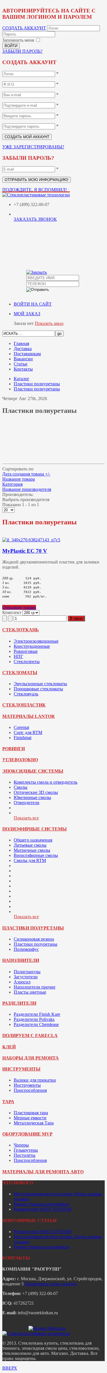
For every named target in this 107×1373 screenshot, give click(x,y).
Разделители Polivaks (34, 1019)
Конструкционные (32, 646)
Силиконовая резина (34, 939)
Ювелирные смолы (32, 797)
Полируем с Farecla (30, 1035)
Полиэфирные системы (34, 829)
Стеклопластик (24, 705)
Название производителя (26, 489)
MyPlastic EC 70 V (24, 551)
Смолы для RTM (30, 860)
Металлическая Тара (34, 1122)
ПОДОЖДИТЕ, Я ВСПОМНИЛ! (34, 189)
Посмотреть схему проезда (51, 1283)
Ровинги (13, 748)
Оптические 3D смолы (36, 792)
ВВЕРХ (9, 1368)
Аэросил (22, 981)
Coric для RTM (28, 732)
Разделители (19, 1003)
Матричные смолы (32, 850)
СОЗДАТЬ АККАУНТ (24, 28)
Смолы (20, 787)
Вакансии (23, 358)
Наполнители (20, 960)
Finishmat (22, 737)
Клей (9, 1046)
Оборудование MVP (27, 1134)
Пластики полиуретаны (37, 383)
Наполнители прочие (34, 987)
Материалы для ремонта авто (43, 1171)
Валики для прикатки (35, 1080)
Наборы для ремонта (30, 1057)
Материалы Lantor (28, 716)
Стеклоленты (27, 661)
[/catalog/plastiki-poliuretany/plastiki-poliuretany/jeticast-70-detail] (31, 539)
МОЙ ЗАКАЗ (27, 313)
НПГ (18, 656)
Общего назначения (33, 840)
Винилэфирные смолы (36, 855)
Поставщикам (27, 353)
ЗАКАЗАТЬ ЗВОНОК (35, 219)
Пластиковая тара (31, 1112)
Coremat (21, 727)
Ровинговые (26, 651)
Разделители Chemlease (36, 1024)
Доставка (23, 348)
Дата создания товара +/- (26, 474)
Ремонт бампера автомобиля (41, 1204)
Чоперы (21, 1145)
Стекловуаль (26, 693)
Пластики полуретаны (33, 928)
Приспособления (30, 1090)
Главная (21, 343)
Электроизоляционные (36, 641)
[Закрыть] (36, 272)
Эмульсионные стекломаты (40, 683)
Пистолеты (24, 1155)
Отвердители (26, 802)
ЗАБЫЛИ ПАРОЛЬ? (22, 51)
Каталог (21, 378)
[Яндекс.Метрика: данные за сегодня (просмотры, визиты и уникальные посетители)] (47, 1328)
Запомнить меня (18, 40)
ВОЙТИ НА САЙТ (33, 304)
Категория (12, 484)
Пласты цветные (30, 992)
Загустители (26, 976)
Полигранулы (27, 971)
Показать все (26, 817)
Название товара (18, 479)
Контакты (23, 369)
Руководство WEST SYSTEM (42, 1209)
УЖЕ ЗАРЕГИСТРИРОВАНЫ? (33, 146)
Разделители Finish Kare (37, 1014)
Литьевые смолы (30, 845)
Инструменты (21, 1069)
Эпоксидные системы (32, 771)
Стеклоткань (20, 629)
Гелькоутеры (26, 1150)
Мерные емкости (30, 1117)
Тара (8, 1101)
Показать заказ (49, 323)
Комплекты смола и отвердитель (45, 782)
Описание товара (19, 607)
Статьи (20, 363)
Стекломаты (19, 672)
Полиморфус (26, 949)
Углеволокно (20, 759)
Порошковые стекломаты (38, 688)
